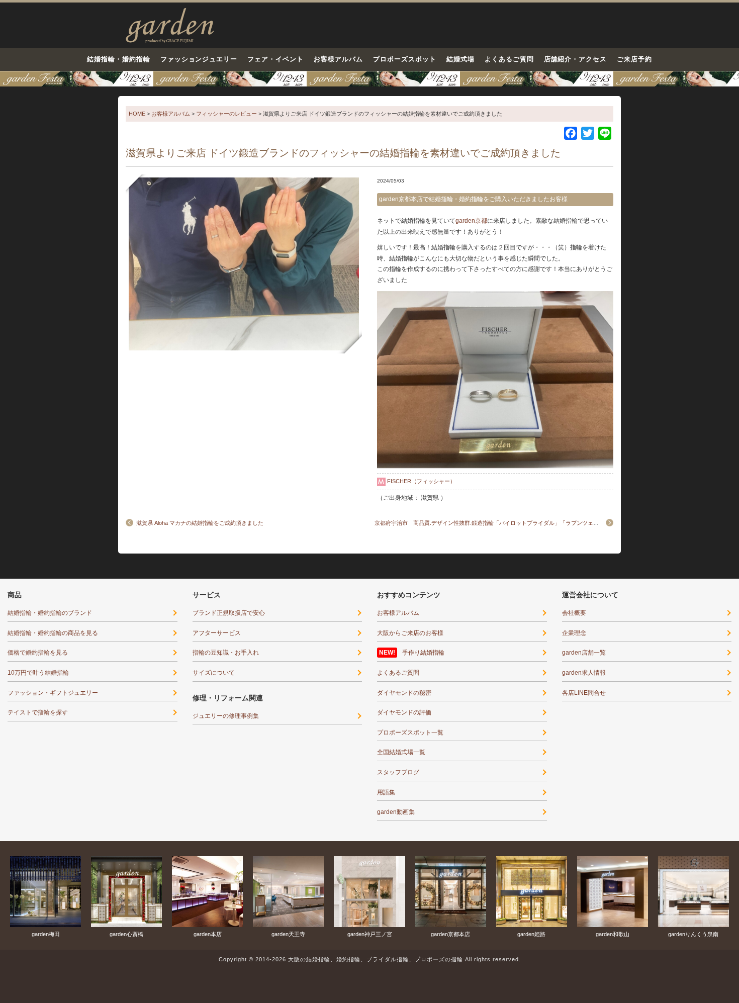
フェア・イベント (275, 59)
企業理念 (574, 632)
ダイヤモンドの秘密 (404, 692)
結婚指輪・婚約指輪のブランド (50, 612)
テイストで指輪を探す (38, 712)
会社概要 (574, 612)
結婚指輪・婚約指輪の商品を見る (53, 632)
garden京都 (471, 220)
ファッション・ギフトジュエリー (53, 692)
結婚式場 (460, 59)
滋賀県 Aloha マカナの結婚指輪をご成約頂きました (199, 523)
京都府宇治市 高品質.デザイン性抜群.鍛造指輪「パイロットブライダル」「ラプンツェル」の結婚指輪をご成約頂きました (528, 523)
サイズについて (214, 672)
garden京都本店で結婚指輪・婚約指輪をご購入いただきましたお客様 (473, 199)
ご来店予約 (634, 59)
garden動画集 (396, 811)
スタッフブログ (398, 772)
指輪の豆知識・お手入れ (226, 652)
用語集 (386, 792)
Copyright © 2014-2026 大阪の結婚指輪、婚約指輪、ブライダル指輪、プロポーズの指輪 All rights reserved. (370, 959)
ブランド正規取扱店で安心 (229, 612)
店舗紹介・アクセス (575, 59)
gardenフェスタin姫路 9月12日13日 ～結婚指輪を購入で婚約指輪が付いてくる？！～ (369, 78)
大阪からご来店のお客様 (410, 632)
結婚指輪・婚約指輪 (118, 59)
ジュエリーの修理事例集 (226, 715)
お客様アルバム (338, 59)
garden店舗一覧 (584, 652)
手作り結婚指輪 (423, 652)
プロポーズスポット (404, 59)
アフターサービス (217, 632)
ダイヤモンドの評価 (404, 712)
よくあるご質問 (509, 59)
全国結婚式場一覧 (401, 752)
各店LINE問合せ (584, 692)
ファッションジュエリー (199, 59)
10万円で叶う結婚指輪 (38, 672)
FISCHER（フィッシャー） (421, 481)
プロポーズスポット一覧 (410, 732)
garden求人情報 (584, 672)
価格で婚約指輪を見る (38, 652)
